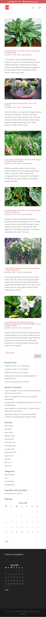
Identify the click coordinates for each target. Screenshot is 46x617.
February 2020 (10, 436)
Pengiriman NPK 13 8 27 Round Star (17, 366)
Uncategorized (10, 485)
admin (9, 55)
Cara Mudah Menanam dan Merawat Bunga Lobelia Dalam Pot (22, 269)
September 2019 (10, 452)
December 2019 (10, 442)
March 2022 (9, 426)
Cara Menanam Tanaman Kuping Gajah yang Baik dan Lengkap (23, 211)
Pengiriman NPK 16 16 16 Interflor (16, 369)
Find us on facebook (14, 554)
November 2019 (10, 446)
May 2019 (8, 466)
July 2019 (8, 459)
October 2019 (9, 449)
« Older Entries (10, 353)
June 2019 (8, 462)
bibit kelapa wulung (11, 414)
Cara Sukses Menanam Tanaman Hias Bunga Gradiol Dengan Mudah (23, 160)
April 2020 (8, 429)
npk (6, 478)
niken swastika (10, 408)
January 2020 (9, 439)
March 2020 (9, 432)
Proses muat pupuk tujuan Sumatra (17, 382)
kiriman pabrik (9, 475)
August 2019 (9, 456)
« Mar (7, 541)
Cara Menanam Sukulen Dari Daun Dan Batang (20, 104)
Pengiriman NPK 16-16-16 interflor (16, 372)
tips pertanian (27, 55)
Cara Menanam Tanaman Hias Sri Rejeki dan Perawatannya (22, 52)
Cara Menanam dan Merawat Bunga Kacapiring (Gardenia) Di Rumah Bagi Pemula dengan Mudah (23, 324)
